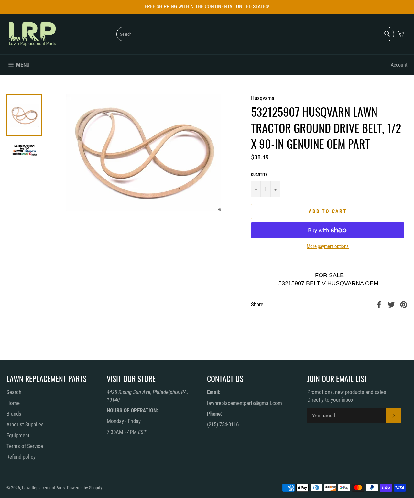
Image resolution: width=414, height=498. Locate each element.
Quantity (259, 174)
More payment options (328, 246)
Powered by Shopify (84, 487)
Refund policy (21, 456)
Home (13, 403)
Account (399, 65)
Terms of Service (24, 446)
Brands (13, 413)
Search (13, 392)
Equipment (17, 435)
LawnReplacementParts (43, 487)
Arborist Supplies (25, 424)
